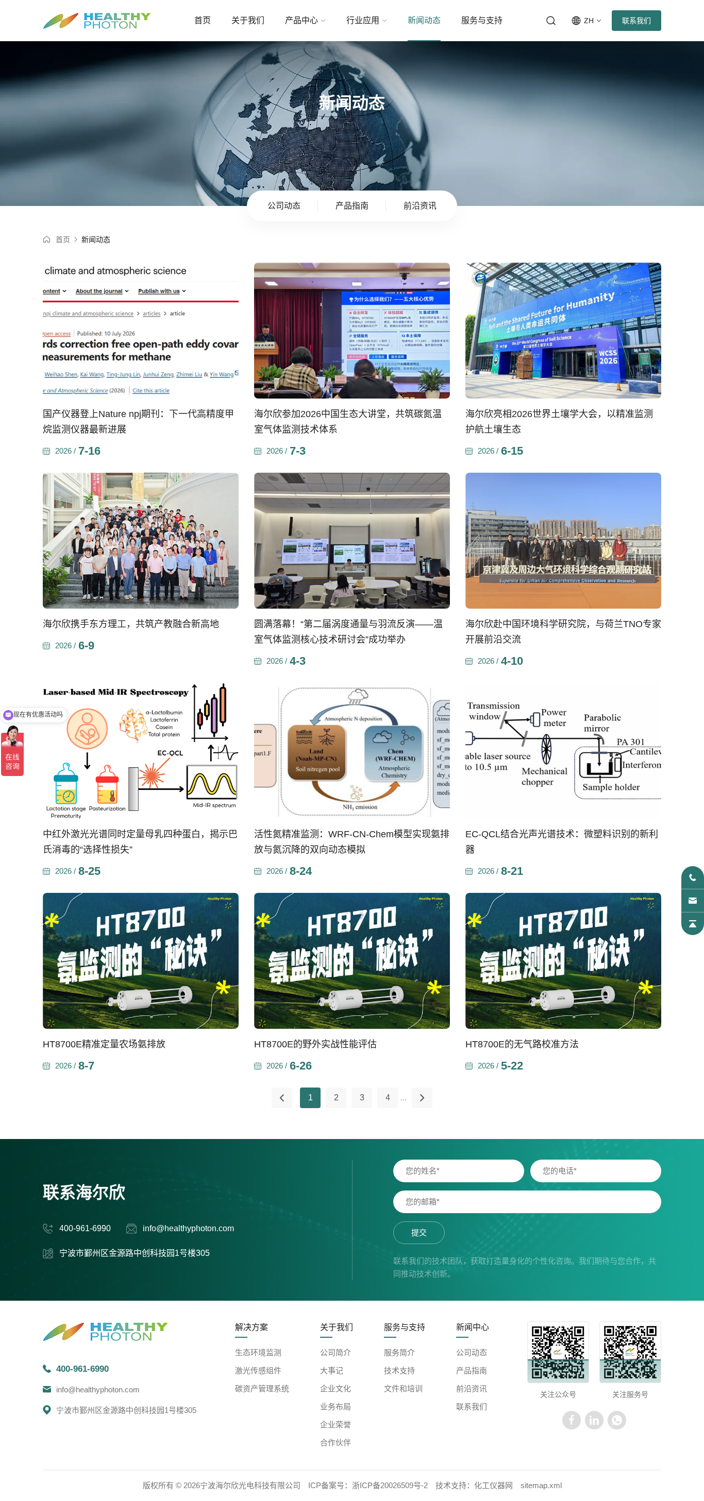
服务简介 (399, 1352)
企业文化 (335, 1388)
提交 (419, 1232)
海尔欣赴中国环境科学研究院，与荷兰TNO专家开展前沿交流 (563, 632)
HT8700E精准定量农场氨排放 (104, 1044)
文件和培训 (403, 1388)
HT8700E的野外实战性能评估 (315, 1044)
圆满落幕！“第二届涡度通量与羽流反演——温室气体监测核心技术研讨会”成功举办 (348, 632)
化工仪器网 (493, 1485)
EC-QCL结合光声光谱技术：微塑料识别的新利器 (561, 842)
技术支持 (399, 1370)
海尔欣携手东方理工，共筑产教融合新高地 (131, 624)
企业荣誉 (335, 1424)
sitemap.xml (541, 1485)
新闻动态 (424, 20)
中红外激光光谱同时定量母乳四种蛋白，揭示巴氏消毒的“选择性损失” (140, 842)
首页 (202, 20)
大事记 (331, 1370)
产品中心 (301, 20)
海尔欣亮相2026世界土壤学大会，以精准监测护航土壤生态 (559, 422)
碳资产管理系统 (262, 1388)
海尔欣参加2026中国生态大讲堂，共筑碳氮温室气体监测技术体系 (348, 422)
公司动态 (471, 1352)
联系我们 (636, 20)
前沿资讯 (471, 1388)
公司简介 (335, 1352)
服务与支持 (481, 20)
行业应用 (362, 20)
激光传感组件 (258, 1370)
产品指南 (471, 1370)
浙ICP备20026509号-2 (390, 1485)
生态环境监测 (258, 1352)
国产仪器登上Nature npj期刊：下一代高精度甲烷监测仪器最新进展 (138, 422)
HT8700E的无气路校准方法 (522, 1044)
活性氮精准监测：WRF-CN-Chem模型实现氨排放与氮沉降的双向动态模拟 (351, 842)
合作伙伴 (335, 1442)
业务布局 (335, 1406)
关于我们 (247, 20)
